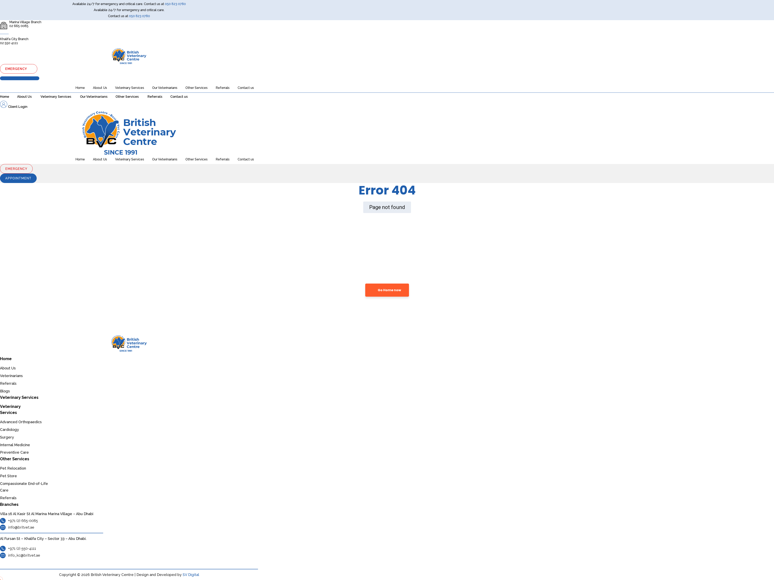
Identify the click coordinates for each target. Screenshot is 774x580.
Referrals (223, 88)
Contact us (246, 88)
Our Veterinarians (164, 88)
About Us (100, 88)
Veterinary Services (129, 88)
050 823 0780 (175, 4)
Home (80, 88)
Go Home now (389, 290)
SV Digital (191, 575)
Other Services (196, 88)
